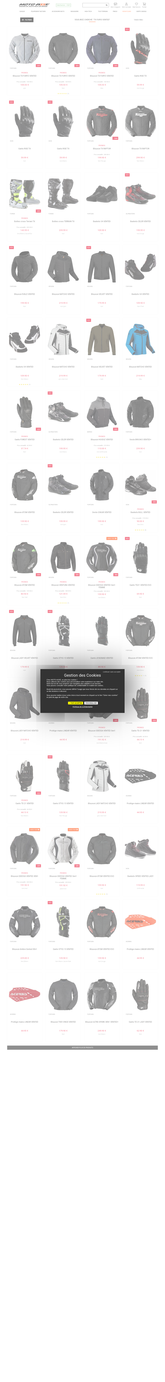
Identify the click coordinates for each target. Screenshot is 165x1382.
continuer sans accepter (112, 672)
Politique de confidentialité (82, 707)
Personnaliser (91, 703)
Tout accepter (76, 703)
